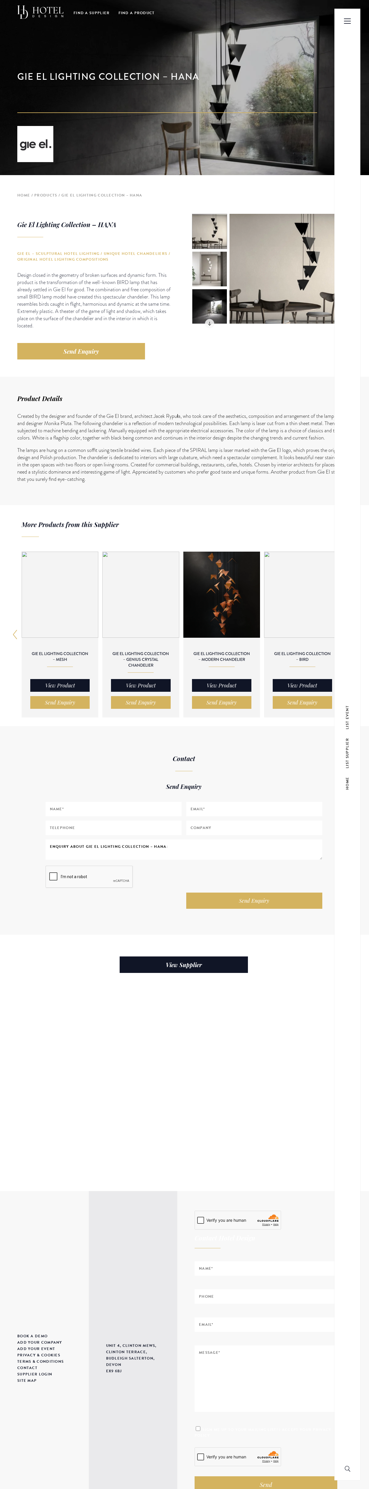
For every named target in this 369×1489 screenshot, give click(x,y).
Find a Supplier (92, 13)
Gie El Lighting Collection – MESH (60, 656)
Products (45, 195)
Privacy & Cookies (38, 1355)
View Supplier (184, 965)
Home (23, 195)
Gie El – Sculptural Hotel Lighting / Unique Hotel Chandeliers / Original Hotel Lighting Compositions (93, 256)
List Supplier (347, 753)
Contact (27, 1368)
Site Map (27, 1381)
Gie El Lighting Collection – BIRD (302, 656)
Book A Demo (32, 1336)
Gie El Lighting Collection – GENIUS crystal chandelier (140, 659)
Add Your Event (36, 1349)
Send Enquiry (81, 351)
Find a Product (136, 13)
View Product (60, 685)
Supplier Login (34, 1374)
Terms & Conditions (40, 1361)
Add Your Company (39, 1342)
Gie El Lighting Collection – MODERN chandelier (221, 656)
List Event (347, 717)
